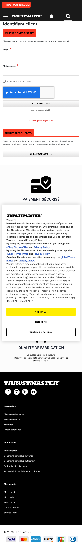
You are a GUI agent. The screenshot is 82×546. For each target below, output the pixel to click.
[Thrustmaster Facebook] (8, 392)
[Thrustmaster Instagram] (17, 392)
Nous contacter (11, 507)
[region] (41, 273)
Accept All (41, 311)
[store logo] (27, 16)
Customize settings (40, 332)
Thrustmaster (10, 450)
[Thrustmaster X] (25, 392)
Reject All (41, 321)
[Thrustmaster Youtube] (34, 392)
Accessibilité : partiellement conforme (22, 471)
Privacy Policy (42, 247)
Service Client (10, 512)
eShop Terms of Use (17, 247)
